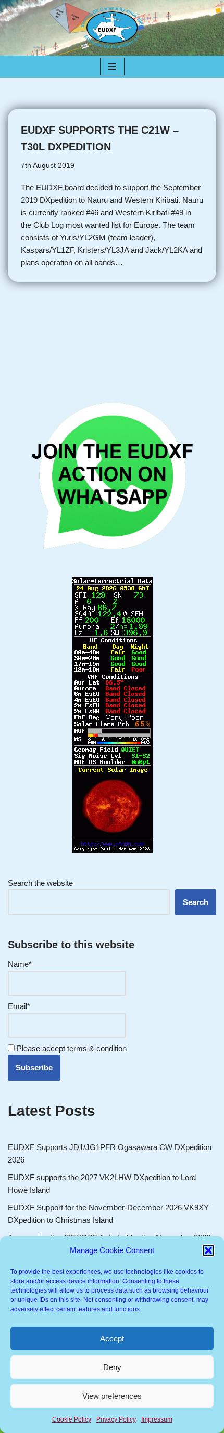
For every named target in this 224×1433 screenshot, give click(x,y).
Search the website (40, 883)
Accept (112, 1338)
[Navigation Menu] (112, 66)
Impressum (156, 1419)
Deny (112, 1367)
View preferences (112, 1395)
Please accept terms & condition (71, 1048)
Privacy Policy (116, 1419)
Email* (19, 1006)
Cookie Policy (71, 1419)
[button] (208, 1250)
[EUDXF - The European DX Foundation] (112, 27)
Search (195, 902)
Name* (20, 964)
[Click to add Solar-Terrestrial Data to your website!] (112, 849)
